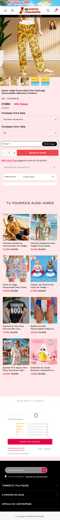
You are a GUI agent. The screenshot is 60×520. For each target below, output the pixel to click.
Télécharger (49, 144)
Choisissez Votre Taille (13, 126)
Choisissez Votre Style (13, 113)
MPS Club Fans (9, 160)
